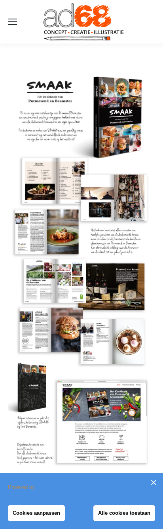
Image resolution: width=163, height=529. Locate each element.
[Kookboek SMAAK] (81, 268)
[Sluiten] (153, 482)
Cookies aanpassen (36, 513)
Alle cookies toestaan (124, 513)
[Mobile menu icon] (12, 22)
